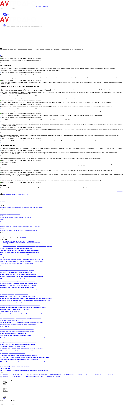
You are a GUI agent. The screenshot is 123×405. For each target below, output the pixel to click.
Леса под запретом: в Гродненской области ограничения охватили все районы (18, 339)
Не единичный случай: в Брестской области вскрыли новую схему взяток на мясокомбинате (21, 348)
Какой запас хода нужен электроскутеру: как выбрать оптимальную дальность (17, 270)
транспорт (49, 376)
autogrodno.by (120, 191)
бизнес (45, 374)
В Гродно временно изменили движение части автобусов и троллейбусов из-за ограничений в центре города (25, 300)
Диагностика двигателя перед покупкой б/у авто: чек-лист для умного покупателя (18, 324)
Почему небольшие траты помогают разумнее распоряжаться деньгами (18, 243)
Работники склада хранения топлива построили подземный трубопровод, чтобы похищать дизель (21, 207)
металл (106, 374)
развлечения (14, 376)
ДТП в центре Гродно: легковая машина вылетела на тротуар (14, 309)
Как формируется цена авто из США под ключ (10, 311)
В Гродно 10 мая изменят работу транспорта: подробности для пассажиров (17, 344)
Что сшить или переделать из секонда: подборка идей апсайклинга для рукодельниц (18, 285)
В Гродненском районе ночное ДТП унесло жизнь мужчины (14, 294)
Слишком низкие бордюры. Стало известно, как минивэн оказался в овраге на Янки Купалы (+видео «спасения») (25, 211)
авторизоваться (23, 237)
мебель (100, 374)
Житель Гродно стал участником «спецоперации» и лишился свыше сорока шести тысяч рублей (22, 337)
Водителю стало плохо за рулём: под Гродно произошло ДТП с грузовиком (17, 287)
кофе (86, 374)
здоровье (68, 374)
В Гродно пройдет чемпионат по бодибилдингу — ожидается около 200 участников (19, 350)
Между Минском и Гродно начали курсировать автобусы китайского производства (19, 359)
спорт (26, 376)
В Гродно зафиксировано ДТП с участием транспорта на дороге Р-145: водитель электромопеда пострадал (24, 291)
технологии (40, 376)
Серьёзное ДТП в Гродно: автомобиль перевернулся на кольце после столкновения (19, 326)
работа (10, 376)
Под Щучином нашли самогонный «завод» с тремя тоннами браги (15, 335)
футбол (53, 376)
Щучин (4, 398)
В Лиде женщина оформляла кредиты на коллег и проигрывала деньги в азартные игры (20, 318)
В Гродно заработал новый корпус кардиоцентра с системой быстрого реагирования (19, 254)
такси (36, 376)
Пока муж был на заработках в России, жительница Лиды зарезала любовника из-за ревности (21, 322)
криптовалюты (89, 374)
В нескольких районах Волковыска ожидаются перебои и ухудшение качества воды (19, 252)
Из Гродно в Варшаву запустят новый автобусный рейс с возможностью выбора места (20, 305)
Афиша (4, 11)
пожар (1, 376)
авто (38, 374)
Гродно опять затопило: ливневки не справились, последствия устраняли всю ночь (21, 244)
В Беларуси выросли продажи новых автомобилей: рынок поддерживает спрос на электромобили (22, 307)
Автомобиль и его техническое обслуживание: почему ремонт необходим (17, 329)
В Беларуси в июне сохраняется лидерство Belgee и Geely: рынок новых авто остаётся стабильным (23, 278)
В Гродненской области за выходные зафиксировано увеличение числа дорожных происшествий (22, 361)
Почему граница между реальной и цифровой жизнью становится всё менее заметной (21, 242)
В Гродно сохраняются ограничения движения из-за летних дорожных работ (17, 281)
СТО (36, 374)
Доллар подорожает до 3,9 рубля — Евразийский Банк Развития (15, 366)
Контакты (5, 15)
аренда (41, 374)
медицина (103, 374)
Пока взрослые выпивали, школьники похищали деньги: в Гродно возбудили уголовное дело (21, 265)
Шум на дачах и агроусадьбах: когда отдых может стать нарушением (16, 272)
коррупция (83, 374)
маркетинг (97, 374)
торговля (45, 376)
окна (117, 374)
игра (71, 374)
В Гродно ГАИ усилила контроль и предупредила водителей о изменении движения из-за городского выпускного (26, 298)
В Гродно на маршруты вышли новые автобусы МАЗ (12, 353)
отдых (119, 374)
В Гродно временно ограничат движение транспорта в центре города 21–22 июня (18, 283)
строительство (31, 376)
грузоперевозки (54, 374)
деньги (59, 374)
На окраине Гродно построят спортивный (10, 363)
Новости (4, 10)
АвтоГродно (12, 374)
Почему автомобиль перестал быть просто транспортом (12, 320)
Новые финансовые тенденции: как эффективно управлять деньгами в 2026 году (18, 342)
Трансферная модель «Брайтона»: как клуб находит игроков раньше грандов (16, 263)
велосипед (48, 374)
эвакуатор (58, 376)
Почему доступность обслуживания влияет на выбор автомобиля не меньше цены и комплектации (21, 261)
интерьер (80, 374)
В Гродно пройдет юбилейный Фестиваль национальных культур (15, 315)
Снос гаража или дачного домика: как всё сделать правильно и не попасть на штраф (18, 289)
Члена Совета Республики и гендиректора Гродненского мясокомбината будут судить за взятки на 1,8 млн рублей (27, 246)
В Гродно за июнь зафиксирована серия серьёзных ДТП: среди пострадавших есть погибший (21, 276)
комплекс (22, 363)
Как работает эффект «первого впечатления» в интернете (12, 346)
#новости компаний (4, 374)
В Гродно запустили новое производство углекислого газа (13, 333)
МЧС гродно (32, 374)
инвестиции (76, 374)
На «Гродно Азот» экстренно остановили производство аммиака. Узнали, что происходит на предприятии (24, 357)
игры (73, 374)
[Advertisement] (61, 37)
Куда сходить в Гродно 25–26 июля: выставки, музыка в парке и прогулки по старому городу (21, 259)
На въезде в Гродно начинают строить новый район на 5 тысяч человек (18, 241)
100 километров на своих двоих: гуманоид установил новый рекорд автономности (19, 355)
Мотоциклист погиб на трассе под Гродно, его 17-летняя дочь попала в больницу (18, 302)
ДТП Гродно (25, 374)
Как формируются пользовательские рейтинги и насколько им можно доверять (17, 296)
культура (93, 374)
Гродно (19, 374)
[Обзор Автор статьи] (2, 199)
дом (64, 374)
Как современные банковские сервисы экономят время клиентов (14, 257)
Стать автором (6, 14)
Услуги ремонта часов (5, 368)
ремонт (19, 376)
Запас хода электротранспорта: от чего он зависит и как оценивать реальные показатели (19, 267)
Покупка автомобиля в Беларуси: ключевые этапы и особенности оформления (17, 331)
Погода (4, 13)
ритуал (22, 376)
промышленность (6, 376)
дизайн (62, 374)
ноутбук (115, 374)
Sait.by (6, 401)
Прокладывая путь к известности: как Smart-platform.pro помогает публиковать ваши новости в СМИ (24, 370)
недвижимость (110, 374)
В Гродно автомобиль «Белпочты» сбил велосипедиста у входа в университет (18, 274)
